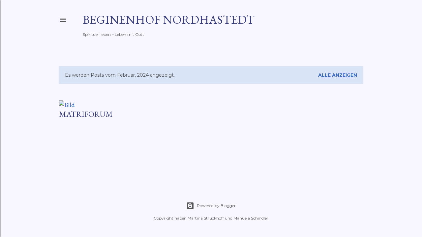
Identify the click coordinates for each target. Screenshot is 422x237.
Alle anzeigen (337, 75)
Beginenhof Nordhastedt (169, 19)
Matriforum (86, 114)
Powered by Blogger (216, 205)
